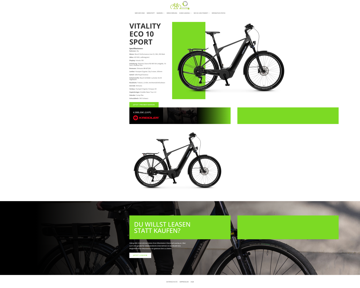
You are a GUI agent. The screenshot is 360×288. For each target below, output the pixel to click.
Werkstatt (151, 13)
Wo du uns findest (201, 13)
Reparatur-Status (218, 13)
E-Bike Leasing (184, 13)
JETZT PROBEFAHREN (144, 105)
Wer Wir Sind (140, 13)
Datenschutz (171, 282)
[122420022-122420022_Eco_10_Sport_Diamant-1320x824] (180, 194)
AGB (192, 282)
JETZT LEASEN (140, 255)
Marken (160, 13)
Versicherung (172, 13)
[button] (356, 2)
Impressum (184, 282)
